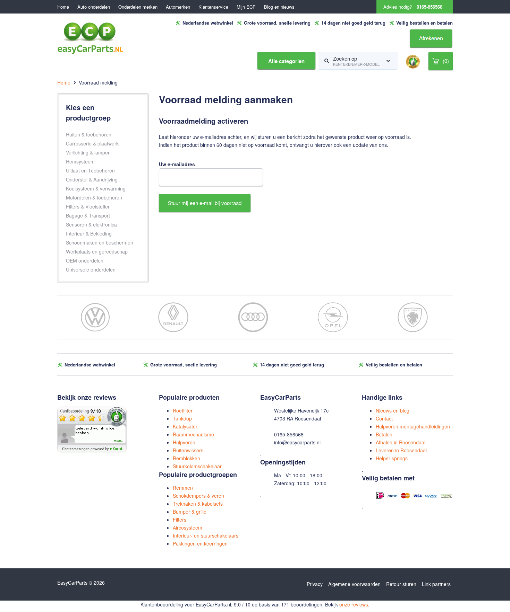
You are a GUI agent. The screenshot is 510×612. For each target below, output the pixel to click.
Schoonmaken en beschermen (99, 242)
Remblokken (186, 458)
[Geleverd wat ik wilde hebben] (92, 429)
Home (63, 6)
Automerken (178, 6)
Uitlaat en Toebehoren (90, 170)
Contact (384, 418)
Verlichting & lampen (88, 152)
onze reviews (353, 604)
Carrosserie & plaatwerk (92, 143)
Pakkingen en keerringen (200, 543)
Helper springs (392, 458)
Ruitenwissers (188, 450)
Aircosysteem (187, 527)
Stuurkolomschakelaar (197, 466)
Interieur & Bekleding (89, 233)
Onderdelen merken (138, 6)
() (446, 60)
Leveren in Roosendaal (401, 450)
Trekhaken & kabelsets (198, 503)
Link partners (436, 583)
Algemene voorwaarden (354, 583)
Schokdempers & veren (198, 495)
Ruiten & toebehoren (88, 134)
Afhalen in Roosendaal (400, 442)
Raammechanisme (193, 434)
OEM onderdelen (84, 260)
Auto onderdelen (93, 6)
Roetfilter (183, 410)
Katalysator (185, 426)
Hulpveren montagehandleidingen (413, 426)
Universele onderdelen (91, 269)
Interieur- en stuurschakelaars (205, 535)
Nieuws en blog (392, 410)
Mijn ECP (246, 6)
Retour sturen (401, 583)
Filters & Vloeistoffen (88, 206)
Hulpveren (184, 442)
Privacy (315, 583)
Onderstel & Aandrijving (92, 179)
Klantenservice (213, 6)
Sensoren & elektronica (91, 224)
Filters (179, 519)
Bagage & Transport (88, 215)
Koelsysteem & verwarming (96, 188)
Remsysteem (80, 161)
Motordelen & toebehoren (94, 197)
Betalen (384, 434)
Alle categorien (286, 61)
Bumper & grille (189, 511)
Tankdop (182, 418)
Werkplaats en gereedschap (97, 251)
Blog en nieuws (279, 6)
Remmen (183, 487)
